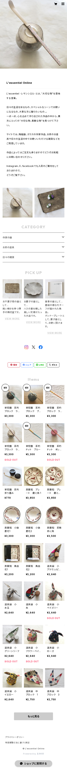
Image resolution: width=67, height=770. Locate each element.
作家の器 (7, 237)
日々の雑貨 (8, 257)
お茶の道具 (8, 247)
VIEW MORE (12, 318)
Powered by (30, 754)
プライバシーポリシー (14, 737)
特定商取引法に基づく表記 (17, 742)
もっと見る (33, 716)
